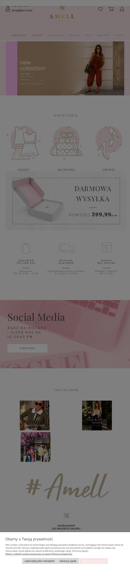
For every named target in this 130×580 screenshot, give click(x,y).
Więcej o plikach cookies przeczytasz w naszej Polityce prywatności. (38, 553)
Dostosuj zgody (68, 561)
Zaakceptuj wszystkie (93, 561)
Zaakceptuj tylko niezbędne (40, 561)
